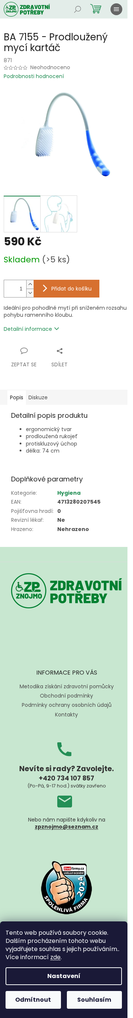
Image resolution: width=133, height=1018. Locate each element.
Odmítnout (33, 999)
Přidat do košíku (71, 288)
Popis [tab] (16, 397)
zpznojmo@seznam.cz (66, 826)
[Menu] (116, 9)
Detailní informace (28, 329)
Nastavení (64, 976)
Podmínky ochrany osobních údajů (67, 705)
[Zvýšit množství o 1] (30, 284)
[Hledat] (77, 9)
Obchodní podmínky (66, 695)
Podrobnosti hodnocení (34, 76)
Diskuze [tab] (38, 397)
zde (55, 957)
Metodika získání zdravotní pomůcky (67, 686)
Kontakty (66, 714)
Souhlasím (94, 999)
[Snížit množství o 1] (30, 293)
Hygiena (69, 493)
